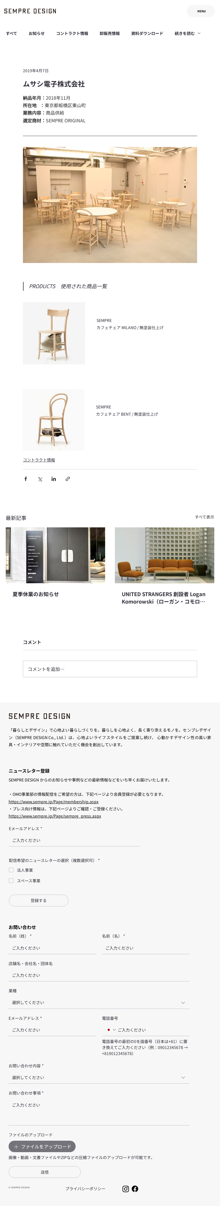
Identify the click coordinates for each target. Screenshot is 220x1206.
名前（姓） (20, 936)
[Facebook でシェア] (25, 479)
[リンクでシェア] (67, 479)
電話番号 (110, 1018)
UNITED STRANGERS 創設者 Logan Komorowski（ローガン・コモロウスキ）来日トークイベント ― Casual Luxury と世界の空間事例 (164, 597)
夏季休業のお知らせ (36, 594)
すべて (11, 33)
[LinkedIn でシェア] (53, 479)
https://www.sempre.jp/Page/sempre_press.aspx (55, 816)
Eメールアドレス (25, 828)
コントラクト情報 (72, 33)
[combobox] (99, 1003)
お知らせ (37, 33)
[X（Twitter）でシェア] (39, 479)
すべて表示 (204, 517)
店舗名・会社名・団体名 (31, 963)
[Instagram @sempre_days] (125, 1189)
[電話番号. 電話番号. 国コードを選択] (110, 1030)
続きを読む (185, 33)
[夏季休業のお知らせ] (55, 555)
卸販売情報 (110, 33)
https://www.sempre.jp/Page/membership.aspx (54, 801)
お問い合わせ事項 (26, 1093)
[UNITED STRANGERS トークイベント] (164, 555)
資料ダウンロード (147, 33)
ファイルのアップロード (31, 1135)
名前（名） (113, 936)
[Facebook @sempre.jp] (135, 1189)
